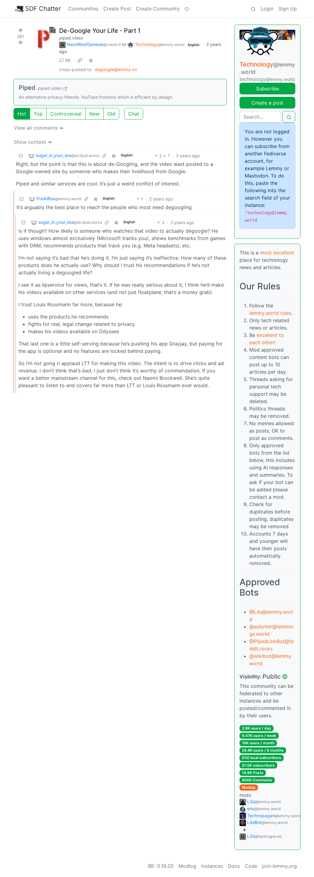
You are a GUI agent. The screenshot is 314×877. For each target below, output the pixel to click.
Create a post (267, 103)
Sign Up (287, 9)
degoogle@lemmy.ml (116, 69)
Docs (234, 866)
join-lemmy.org (279, 866)
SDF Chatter (43, 8)
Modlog (248, 787)
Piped (27, 87)
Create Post (117, 9)
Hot (21, 114)
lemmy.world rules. (271, 313)
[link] (79, 60)
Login (267, 9)
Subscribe (267, 89)
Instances (212, 866)
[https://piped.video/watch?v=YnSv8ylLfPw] (43, 39)
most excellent (277, 253)
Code (251, 866)
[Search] (253, 8)
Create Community (158, 9)
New (94, 114)
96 (68, 60)
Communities (83, 9)
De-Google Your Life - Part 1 (99, 30)
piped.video (71, 37)
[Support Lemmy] (186, 8)
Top (38, 114)
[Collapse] (21, 155)
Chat (133, 114)
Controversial (66, 114)
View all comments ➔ (38, 128)
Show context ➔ (33, 142)
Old (111, 114)
